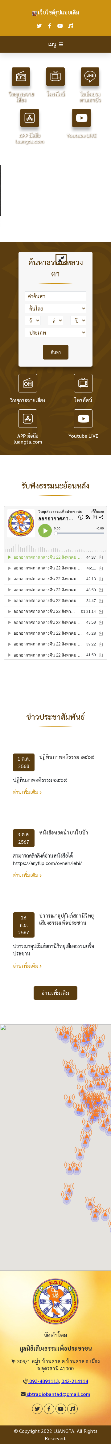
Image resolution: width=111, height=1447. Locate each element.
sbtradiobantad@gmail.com (58, 1394)
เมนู (52, 44)
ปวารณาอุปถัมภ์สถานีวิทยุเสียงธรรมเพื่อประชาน (66, 919)
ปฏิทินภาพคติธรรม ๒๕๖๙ (66, 757)
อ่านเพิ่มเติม (26, 792)
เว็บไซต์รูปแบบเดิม (58, 12)
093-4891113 (43, 1381)
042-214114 (74, 1381)
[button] (80, 1151)
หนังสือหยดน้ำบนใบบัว (63, 832)
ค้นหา (56, 352)
